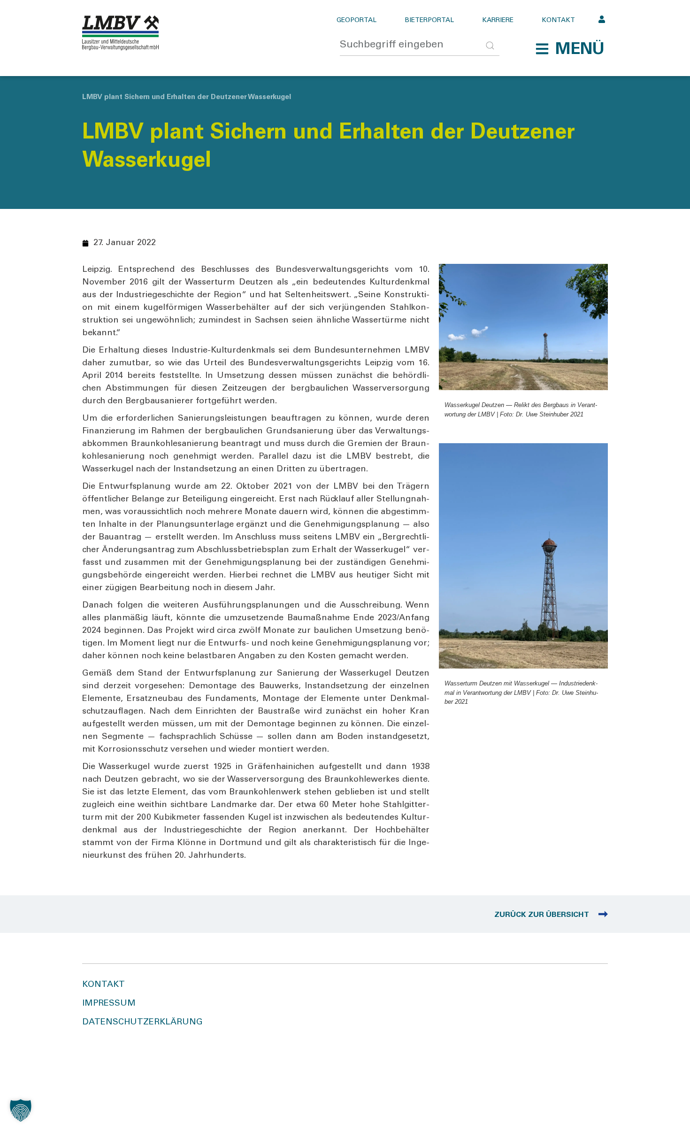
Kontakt (558, 20)
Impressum (109, 1004)
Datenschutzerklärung (142, 1022)
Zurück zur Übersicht (541, 915)
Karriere (498, 20)
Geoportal (356, 20)
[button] (570, 49)
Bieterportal (429, 20)
